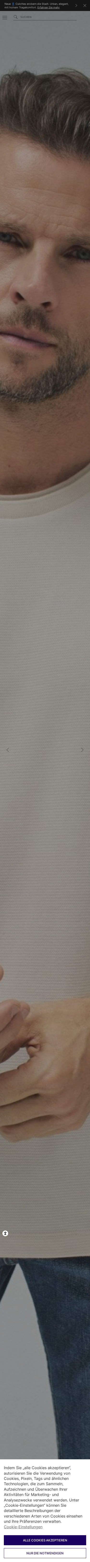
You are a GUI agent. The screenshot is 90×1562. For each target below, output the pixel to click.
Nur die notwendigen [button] (45, 1553)
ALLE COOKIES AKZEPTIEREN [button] (45, 1540)
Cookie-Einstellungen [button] (23, 1526)
